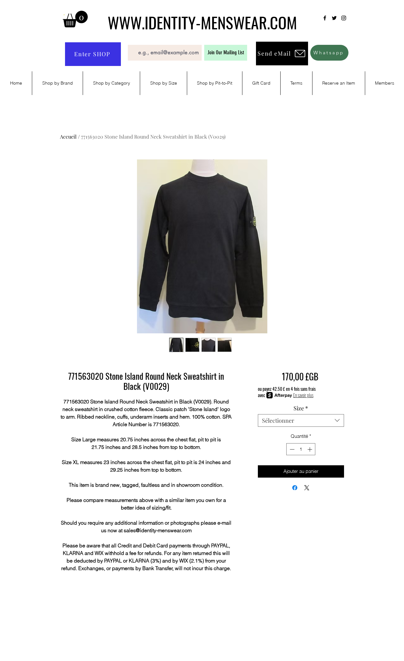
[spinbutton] (301, 449)
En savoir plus (303, 395)
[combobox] (301, 420)
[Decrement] (291, 449)
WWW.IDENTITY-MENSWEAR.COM (202, 22)
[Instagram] (344, 18)
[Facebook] (325, 18)
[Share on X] (307, 487)
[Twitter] (334, 18)
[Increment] (310, 449)
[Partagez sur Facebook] (295, 487)
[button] (75, 19)
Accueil (68, 136)
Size (301, 408)
